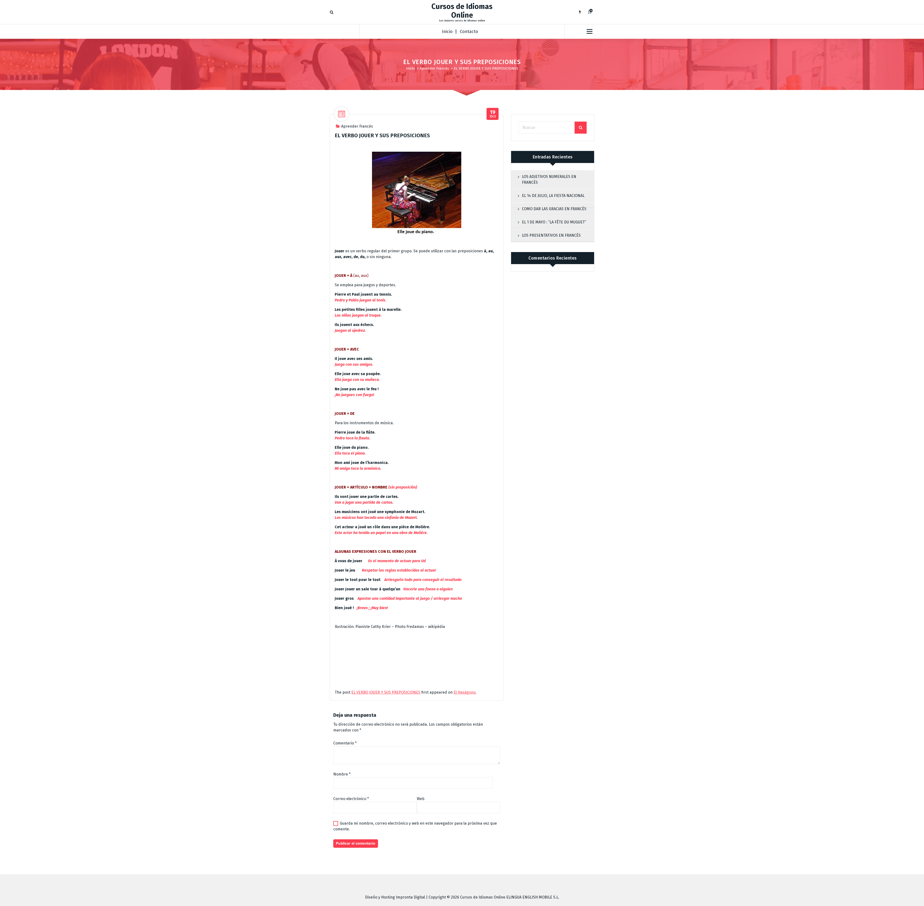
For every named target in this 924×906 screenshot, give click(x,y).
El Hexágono (464, 692)
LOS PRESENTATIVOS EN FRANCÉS (551, 235)
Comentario (345, 743)
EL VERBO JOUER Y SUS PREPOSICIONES (385, 692)
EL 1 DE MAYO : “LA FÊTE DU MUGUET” (554, 222)
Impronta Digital (410, 897)
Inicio (447, 31)
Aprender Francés (434, 68)
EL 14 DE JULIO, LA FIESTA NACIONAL (553, 195)
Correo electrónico (351, 798)
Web (420, 798)
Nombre (342, 774)
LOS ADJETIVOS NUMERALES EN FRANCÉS (549, 179)
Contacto (469, 31)
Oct (493, 114)
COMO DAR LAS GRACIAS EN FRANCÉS (554, 209)
